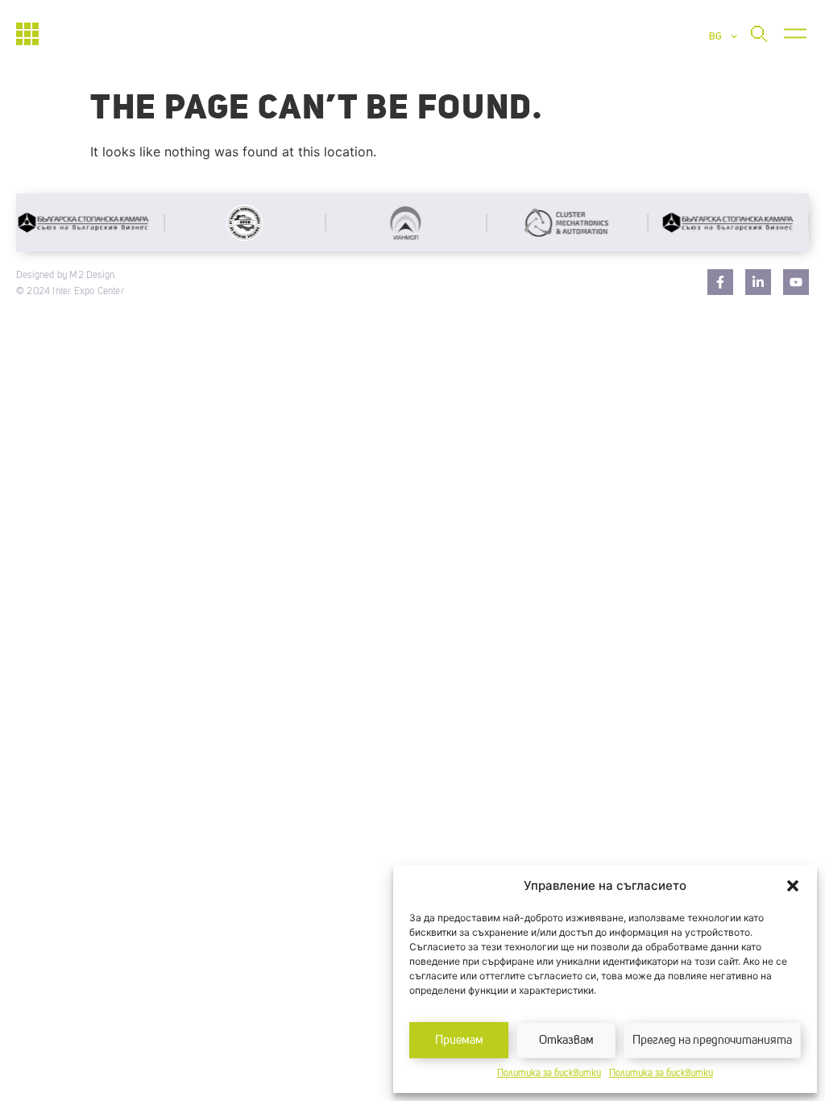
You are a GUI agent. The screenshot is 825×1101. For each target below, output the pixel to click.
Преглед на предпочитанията (712, 1040)
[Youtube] (796, 282)
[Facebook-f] (720, 282)
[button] (793, 886)
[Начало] (27, 34)
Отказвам (566, 1040)
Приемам (459, 1040)
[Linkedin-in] (758, 282)
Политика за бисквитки (549, 1073)
